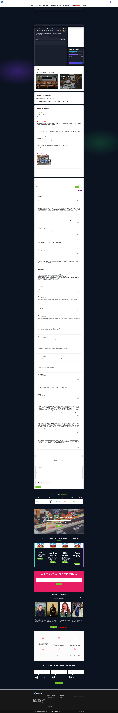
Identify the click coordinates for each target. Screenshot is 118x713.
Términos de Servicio (57, 711)
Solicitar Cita (66, 101)
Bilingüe (67, 522)
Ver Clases (54, 627)
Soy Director (59, 173)
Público (51, 522)
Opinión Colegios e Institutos (75, 642)
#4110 (80, 192)
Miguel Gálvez (50, 617)
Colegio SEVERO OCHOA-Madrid (60, 677)
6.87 (80, 190)
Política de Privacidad (49, 711)
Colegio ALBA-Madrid (42, 677)
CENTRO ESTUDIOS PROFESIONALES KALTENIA (77, 554)
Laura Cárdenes (75, 617)
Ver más (40, 558)
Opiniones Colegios (63, 704)
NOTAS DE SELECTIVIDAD (43, 76)
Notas (60, 5)
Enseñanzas (38, 25)
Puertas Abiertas (49, 25)
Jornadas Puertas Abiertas (51, 695)
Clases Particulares (46, 5)
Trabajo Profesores (54, 5)
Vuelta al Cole (75, 501)
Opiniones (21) (59, 25)
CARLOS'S (40, 552)
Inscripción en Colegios (50, 697)
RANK (80, 191)
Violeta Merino (63, 617)
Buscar (32, 5)
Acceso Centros (62, 695)
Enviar (39, 486)
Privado (62, 522)
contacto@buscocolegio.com (79, 696)
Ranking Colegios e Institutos (59, 642)
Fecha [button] (76, 186)
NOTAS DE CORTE (65, 76)
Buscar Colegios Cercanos (74, 44)
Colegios (76, 5)
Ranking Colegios (62, 702)
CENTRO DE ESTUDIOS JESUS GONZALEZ (53, 554)
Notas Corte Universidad (50, 702)
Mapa (54, 25)
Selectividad (64, 501)
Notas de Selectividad (75, 653)
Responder (78, 200)
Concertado (56, 522)
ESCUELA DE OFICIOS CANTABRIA (65, 554)
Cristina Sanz (38, 617)
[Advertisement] (59, 17)
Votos (80, 186)
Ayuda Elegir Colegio (66, 5)
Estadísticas (59, 653)
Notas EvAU (43, 25)
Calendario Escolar (43, 641)
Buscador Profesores (63, 699)
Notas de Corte (69, 502)
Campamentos (38, 5)
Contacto (84, 5)
